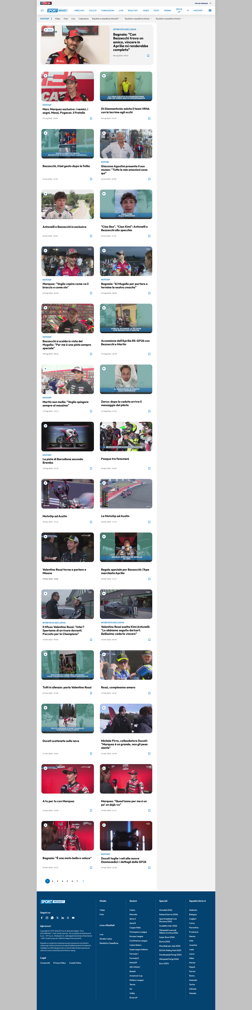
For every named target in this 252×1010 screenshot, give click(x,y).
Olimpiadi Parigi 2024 (169, 959)
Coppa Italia (135, 927)
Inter (191, 940)
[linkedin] (62, 917)
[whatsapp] (52, 917)
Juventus (193, 945)
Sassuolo (193, 980)
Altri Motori (135, 967)
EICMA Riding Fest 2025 (170, 950)
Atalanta (193, 910)
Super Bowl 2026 (167, 937)
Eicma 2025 (164, 941)
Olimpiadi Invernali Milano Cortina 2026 (168, 931)
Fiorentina (193, 927)
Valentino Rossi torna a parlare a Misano (64, 571)
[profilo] (210, 10)
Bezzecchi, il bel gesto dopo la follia (66, 166)
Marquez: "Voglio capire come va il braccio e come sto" (66, 285)
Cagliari (192, 918)
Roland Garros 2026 (168, 914)
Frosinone (193, 932)
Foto (102, 914)
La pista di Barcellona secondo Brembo (63, 460)
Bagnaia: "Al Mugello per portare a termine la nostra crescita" (124, 285)
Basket (133, 971)
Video (102, 910)
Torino (192, 984)
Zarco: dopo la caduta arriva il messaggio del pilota (121, 403)
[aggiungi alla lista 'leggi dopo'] (148, 55)
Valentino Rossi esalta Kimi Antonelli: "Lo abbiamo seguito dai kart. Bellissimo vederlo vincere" (125, 630)
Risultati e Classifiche (109, 943)
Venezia (192, 993)
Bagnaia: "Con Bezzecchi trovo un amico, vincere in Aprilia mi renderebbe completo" (130, 42)
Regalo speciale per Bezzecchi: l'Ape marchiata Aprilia (125, 571)
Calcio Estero (135, 945)
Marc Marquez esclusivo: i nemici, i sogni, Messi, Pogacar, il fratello (65, 110)
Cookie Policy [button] (75, 963)
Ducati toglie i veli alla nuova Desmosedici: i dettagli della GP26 (123, 860)
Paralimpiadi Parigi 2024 (170, 954)
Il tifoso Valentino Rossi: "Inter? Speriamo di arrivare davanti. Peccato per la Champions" (63, 630)
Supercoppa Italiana (139, 949)
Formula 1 (134, 954)
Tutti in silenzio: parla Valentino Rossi (67, 687)
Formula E (134, 958)
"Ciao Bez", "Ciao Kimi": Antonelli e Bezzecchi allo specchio (124, 228)
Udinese (192, 989)
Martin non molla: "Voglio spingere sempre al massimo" (66, 403)
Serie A (133, 918)
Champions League (138, 932)
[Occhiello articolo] (126, 104)
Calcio (132, 910)
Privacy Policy (59, 963)
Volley (132, 993)
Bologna (193, 914)
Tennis (132, 984)
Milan (191, 958)
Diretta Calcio (106, 938)
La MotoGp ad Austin (115, 516)
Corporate (45, 963)
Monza (192, 962)
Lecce (191, 954)
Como (192, 923)
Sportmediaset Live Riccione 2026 (168, 920)
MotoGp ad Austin (55, 516)
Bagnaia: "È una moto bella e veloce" (67, 858)
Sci (131, 989)
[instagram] (47, 917)
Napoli (192, 967)
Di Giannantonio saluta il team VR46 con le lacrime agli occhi (125, 110)
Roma (192, 975)
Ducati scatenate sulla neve (61, 741)
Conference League (138, 940)
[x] (57, 917)
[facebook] (41, 917)
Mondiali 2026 (165, 910)
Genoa (192, 936)
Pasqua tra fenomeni (115, 459)
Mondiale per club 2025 (169, 946)
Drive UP (133, 997)
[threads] (67, 917)
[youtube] (73, 917)
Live (101, 934)
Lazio (191, 949)
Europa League (136, 936)
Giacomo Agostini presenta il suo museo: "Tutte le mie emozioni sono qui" (124, 169)
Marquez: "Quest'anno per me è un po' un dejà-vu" (124, 802)
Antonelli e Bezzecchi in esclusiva (64, 227)
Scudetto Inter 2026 (168, 925)
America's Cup (136, 975)
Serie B (133, 923)
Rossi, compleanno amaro (118, 687)
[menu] (42, 10)
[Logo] (58, 10)
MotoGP (133, 962)
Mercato (133, 914)
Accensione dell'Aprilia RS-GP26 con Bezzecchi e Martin (125, 342)
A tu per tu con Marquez (58, 801)
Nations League (137, 980)
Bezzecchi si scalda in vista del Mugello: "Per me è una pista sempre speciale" (67, 344)
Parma (192, 971)
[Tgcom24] (46, 3)
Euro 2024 (164, 963)
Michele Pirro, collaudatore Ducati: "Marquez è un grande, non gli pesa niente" (124, 744)
